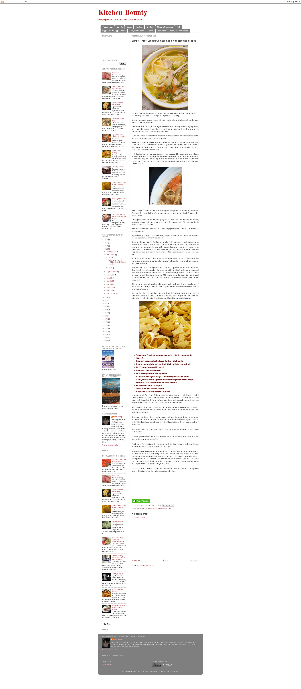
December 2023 (112, 252)
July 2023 (110, 278)
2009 (106, 338)
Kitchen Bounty (122, 12)
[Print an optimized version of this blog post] (141, 502)
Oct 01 (111, 268)
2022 (106, 297)
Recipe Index (108, 27)
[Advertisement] (165, 541)
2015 (106, 319)
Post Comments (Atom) (147, 565)
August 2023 (111, 275)
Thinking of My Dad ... (118, 574)
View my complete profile (110, 445)
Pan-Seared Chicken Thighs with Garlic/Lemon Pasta (118, 540)
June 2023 (110, 281)
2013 (106, 325)
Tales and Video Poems (179, 31)
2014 (106, 322)
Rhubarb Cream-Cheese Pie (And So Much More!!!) (119, 607)
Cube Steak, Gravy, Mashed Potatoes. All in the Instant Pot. (118, 557)
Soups (129, 27)
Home (165, 560)
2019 (106, 307)
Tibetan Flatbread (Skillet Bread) (117, 104)
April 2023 (110, 287)
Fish (178, 27)
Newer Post (137, 560)
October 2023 (111, 255)
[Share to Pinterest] (172, 505)
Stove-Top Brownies (118, 167)
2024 (106, 246)
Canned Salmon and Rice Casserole (118, 88)
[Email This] (163, 505)
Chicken (150, 27)
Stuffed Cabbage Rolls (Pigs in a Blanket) (119, 184)
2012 (106, 328)
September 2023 (112, 272)
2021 (106, 300)
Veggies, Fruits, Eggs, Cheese (114, 31)
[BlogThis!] (166, 505)
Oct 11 (110, 257)
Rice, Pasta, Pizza (137, 31)
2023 (106, 249)
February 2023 (111, 294)
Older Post (194, 560)
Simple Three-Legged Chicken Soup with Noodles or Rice (117, 262)
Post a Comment (140, 518)
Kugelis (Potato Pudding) (116, 152)
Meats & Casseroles (165, 27)
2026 (106, 240)
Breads (151, 31)
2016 (106, 316)
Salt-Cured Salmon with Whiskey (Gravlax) (119, 461)
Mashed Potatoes (117, 522)
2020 (106, 304)
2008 (106, 341)
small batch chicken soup (163, 509)
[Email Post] (159, 505)
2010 (106, 335)
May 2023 (110, 284)
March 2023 (110, 290)
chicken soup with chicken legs (146, 509)
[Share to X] (168, 505)
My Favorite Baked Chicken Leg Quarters (118, 136)
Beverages (162, 31)
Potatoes (139, 27)
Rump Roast (115, 73)
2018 (106, 310)
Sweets (120, 27)
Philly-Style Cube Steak (119, 199)
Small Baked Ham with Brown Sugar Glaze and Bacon (119, 216)
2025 (106, 243)
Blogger (176, 671)
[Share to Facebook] (170, 505)
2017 (106, 313)
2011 (106, 331)
